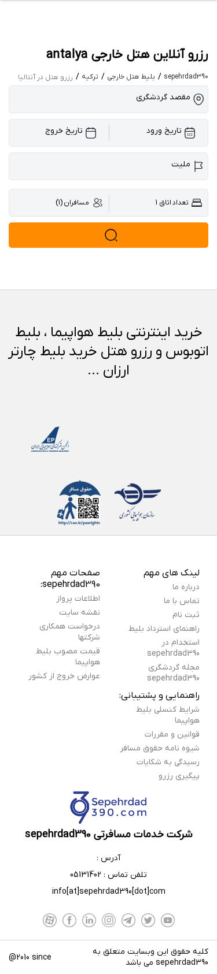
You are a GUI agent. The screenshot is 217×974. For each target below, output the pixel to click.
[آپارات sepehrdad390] (50, 920)
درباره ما (186, 587)
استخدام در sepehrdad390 (173, 648)
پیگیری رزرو (179, 776)
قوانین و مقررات (172, 734)
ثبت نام (186, 614)
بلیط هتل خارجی (131, 76)
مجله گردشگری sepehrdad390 (173, 673)
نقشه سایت (79, 612)
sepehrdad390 (186, 76)
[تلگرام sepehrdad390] (128, 920)
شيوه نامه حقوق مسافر (160, 748)
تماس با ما (182, 601)
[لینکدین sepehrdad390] (89, 920)
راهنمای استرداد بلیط (164, 628)
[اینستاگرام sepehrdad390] (109, 920)
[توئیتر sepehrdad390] (148, 920)
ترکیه (90, 76)
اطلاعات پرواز (78, 598)
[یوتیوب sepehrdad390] (168, 920)
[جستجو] (108, 235)
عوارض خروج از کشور (64, 676)
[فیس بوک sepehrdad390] (69, 920)
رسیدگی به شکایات (168, 762)
